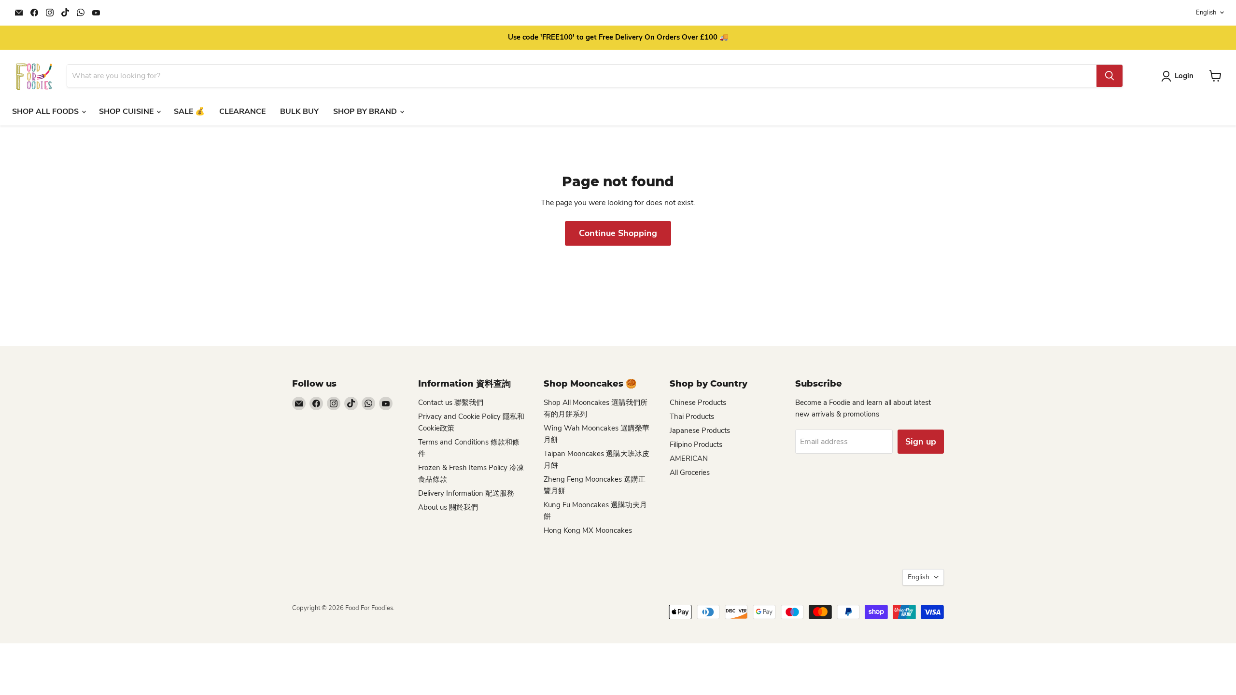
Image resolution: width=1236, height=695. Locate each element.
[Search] (1109, 76)
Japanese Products (700, 430)
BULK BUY (299, 111)
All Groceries (690, 472)
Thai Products (692, 416)
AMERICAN (689, 458)
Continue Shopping (618, 233)
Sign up (920, 441)
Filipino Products (696, 444)
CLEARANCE (242, 111)
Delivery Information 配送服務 (466, 493)
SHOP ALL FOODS (46, 111)
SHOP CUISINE (127, 111)
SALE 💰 (189, 111)
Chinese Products (698, 402)
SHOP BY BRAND (366, 111)
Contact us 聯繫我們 (450, 402)
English (1206, 12)
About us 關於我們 (448, 507)
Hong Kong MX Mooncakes (588, 530)
